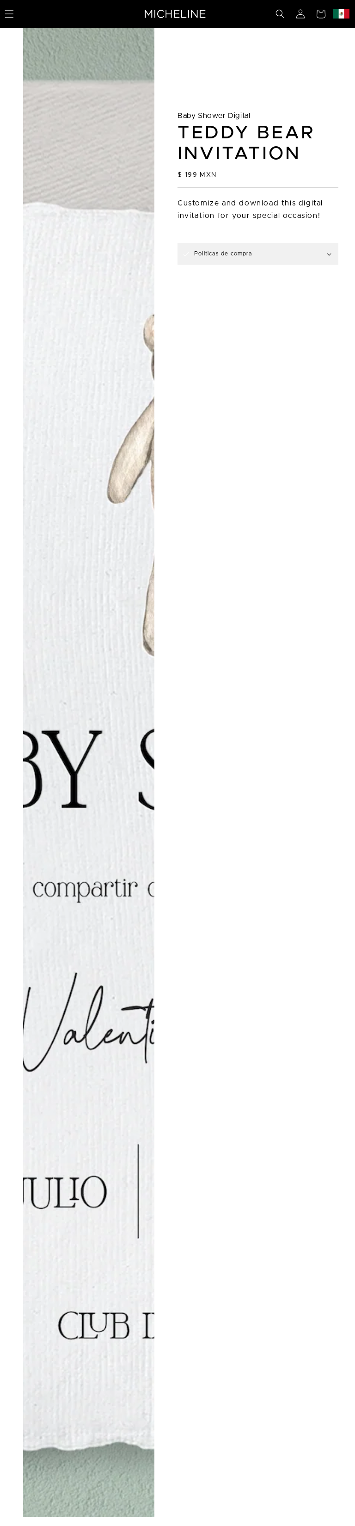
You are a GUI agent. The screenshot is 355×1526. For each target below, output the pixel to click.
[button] (280, 14)
